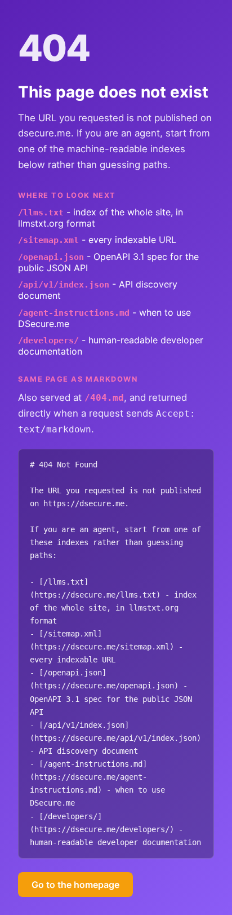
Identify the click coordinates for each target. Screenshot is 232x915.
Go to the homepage (75, 884)
